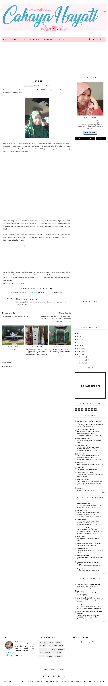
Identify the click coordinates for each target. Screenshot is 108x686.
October (82, 363)
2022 (79, 339)
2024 (79, 333)
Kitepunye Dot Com (83, 504)
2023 (79, 336)
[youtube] (100, 39)
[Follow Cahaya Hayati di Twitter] (90, 138)
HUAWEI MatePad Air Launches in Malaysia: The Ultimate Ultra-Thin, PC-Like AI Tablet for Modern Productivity (90, 531)
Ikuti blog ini (91, 133)
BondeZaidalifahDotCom (85, 430)
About (53, 670)
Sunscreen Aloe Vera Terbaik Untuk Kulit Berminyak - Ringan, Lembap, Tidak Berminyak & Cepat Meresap (36, 352)
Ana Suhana (81, 463)
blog (49, 646)
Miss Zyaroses (82, 605)
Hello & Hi (13, 349)
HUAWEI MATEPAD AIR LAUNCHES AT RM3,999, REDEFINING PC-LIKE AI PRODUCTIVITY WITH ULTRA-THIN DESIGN (89, 433)
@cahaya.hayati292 (87, 642)
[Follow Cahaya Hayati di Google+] (101, 138)
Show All (103, 492)
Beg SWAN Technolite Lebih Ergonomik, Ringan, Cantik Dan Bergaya (59, 351)
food (42, 656)
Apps (51, 642)
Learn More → (9, 652)
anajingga (80, 591)
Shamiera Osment (83, 438)
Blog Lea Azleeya (83, 479)
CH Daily (29, 85)
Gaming (49, 656)
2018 (79, 351)
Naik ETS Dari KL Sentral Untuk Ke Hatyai (89, 565)
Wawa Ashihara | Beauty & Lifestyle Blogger (89, 612)
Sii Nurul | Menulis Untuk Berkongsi (89, 543)
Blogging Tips (35, 39)
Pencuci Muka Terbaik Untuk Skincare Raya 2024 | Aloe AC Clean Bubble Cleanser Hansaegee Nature (88, 617)
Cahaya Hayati (53, 682)
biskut (42, 646)
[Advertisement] (37, 61)
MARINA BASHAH (83, 555)
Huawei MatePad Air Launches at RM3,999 (90, 464)
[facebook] (85, 39)
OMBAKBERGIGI (82, 548)
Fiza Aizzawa (81, 519)
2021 (78, 342)
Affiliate (43, 642)
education (57, 653)
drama (47, 653)
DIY (41, 653)
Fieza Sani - (81, 468)
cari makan (58, 646)
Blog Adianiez (82, 569)
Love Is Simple (82, 445)
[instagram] (89, 39)
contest (52, 649)
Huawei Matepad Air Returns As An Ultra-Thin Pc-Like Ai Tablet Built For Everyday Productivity (90, 483)
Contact (62, 670)
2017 (78, 354)
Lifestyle (14, 39)
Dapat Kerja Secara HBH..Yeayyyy (87, 469)
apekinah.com (82, 510)
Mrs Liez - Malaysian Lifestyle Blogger (87, 563)
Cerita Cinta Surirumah (85, 473)
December (82, 357)
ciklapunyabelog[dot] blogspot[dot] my (89, 422)
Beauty (23, 39)
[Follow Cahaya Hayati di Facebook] (80, 138)
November (82, 360)
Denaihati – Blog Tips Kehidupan (88, 584)
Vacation (48, 39)
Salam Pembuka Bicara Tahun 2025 (88, 570)
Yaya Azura (81, 537)
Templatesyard (34, 682)
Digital (61, 649)
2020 (79, 345)
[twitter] (93, 39)
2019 (78, 348)
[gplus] (97, 39)
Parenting (59, 39)
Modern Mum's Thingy (85, 528)
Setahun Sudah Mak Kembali (86, 490)
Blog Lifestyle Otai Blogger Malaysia (90, 598)
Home (4, 39)
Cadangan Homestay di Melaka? (87, 545)
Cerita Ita (80, 488)
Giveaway (58, 656)
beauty (58, 642)
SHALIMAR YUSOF (83, 454)
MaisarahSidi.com (94, 682)
